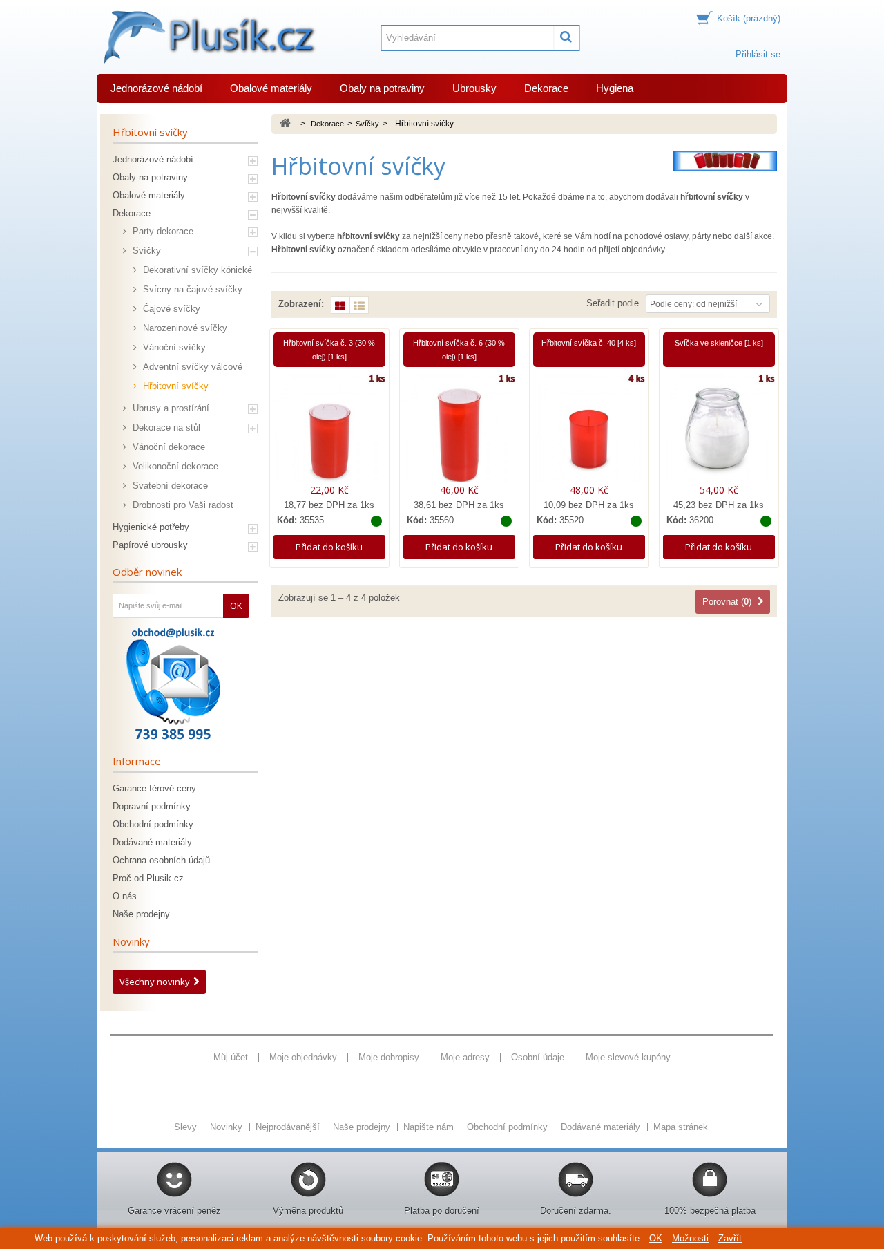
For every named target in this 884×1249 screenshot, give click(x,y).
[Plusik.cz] (207, 37)
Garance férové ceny (154, 788)
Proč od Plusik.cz (148, 878)
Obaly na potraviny (382, 88)
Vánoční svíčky (173, 347)
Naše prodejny (141, 914)
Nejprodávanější (289, 1127)
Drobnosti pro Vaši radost (181, 505)
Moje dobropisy (388, 1057)
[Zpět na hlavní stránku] (285, 124)
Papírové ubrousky (150, 545)
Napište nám (430, 1127)
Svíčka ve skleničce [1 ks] (719, 343)
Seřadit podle (612, 303)
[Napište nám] (173, 684)
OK (655, 1238)
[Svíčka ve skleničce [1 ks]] (719, 428)
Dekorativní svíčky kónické (196, 270)
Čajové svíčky (170, 308)
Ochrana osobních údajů (161, 860)
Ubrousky (474, 88)
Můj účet (230, 1057)
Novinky (131, 941)
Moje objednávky (303, 1057)
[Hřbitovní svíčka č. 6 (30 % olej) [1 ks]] (459, 428)
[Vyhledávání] (567, 38)
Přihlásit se (758, 54)
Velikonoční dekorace (174, 466)
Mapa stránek (680, 1127)
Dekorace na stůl (165, 427)
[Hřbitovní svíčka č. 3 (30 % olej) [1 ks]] (329, 428)
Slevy (187, 1127)
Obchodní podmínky (153, 824)
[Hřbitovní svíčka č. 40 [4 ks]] (589, 428)
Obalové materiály (271, 88)
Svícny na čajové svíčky (191, 289)
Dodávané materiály (152, 842)
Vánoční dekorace (167, 447)
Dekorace (546, 88)
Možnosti (690, 1238)
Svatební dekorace (169, 485)
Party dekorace (161, 231)
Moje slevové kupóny (628, 1057)
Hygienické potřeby (151, 527)
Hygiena (614, 88)
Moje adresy (465, 1057)
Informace (137, 761)
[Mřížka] (340, 305)
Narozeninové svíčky (183, 328)
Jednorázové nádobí (156, 88)
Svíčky (145, 250)
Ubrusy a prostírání (169, 408)
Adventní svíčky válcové (191, 366)
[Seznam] (359, 305)
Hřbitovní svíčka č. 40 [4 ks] (588, 343)
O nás (125, 896)
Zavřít (730, 1238)
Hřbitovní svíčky (174, 386)
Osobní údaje (537, 1057)
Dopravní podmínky (152, 806)
